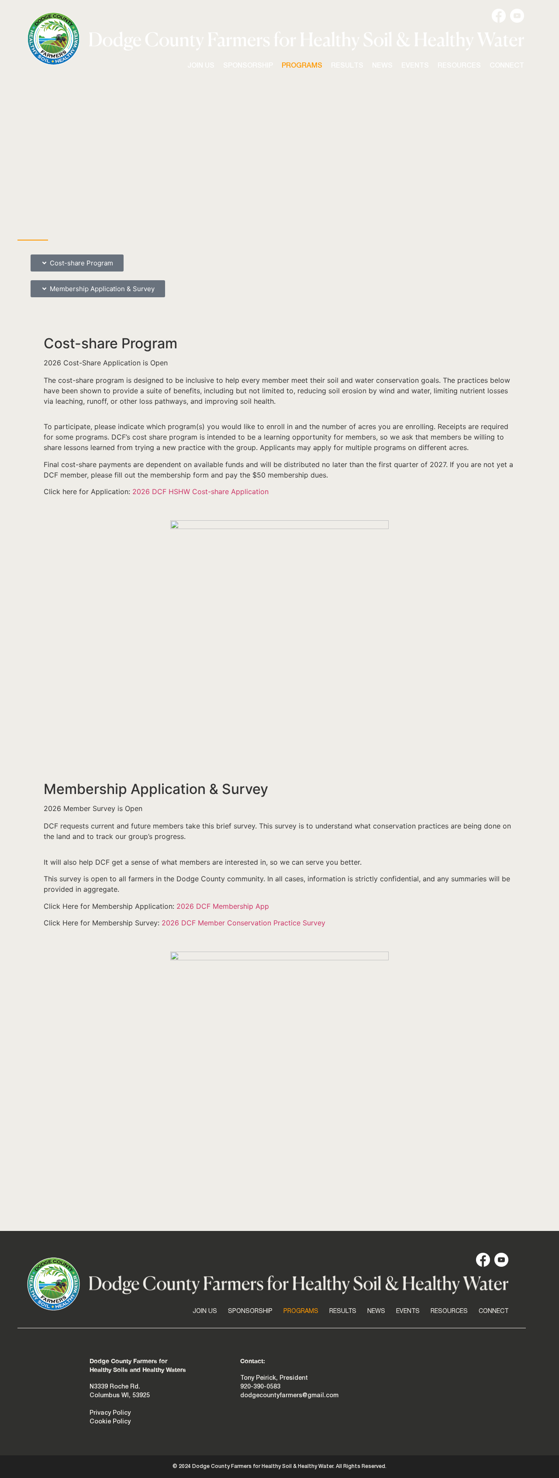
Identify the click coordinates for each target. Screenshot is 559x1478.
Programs (302, 66)
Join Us (200, 66)
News (382, 66)
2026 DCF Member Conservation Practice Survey (243, 922)
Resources (459, 66)
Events (415, 66)
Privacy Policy (110, 1413)
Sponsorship (248, 66)
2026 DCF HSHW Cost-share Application (200, 491)
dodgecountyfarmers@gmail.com (289, 1396)
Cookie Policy (110, 1422)
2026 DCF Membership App (222, 906)
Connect (507, 66)
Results (347, 66)
